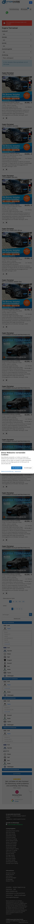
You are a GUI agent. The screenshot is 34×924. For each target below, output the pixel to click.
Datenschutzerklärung (7, 471)
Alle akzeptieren (16, 468)
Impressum (18, 471)
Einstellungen (28, 468)
